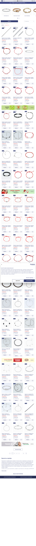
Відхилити (18, 280)
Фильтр (9, 21)
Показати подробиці (29, 277)
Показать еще (18, 449)
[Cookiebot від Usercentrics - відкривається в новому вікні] (31, 264)
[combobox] (29, 21)
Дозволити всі (29, 280)
